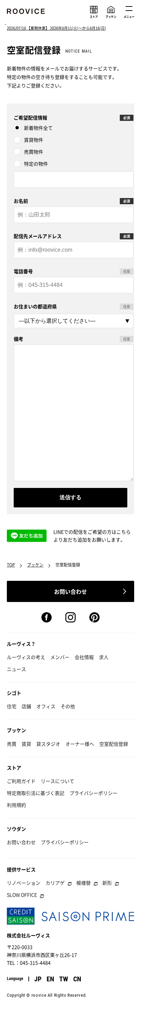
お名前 (21, 200)
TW (63, 979)
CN (77, 979)
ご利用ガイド (21, 780)
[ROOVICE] (26, 13)
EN (50, 979)
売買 (11, 743)
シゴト (14, 692)
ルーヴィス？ (21, 643)
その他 (68, 706)
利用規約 (16, 804)
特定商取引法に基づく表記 (35, 792)
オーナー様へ (79, 743)
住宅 (11, 706)
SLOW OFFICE (22, 894)
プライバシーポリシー (93, 792)
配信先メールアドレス (38, 236)
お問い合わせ (21, 842)
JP (37, 979)
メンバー (59, 657)
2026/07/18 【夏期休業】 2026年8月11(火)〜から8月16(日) (56, 28)
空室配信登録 (113, 743)
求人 (103, 657)
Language (15, 978)
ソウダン (16, 828)
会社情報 (84, 657)
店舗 (26, 706)
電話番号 (23, 271)
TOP (11, 565)
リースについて (57, 780)
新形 (107, 882)
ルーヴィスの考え (26, 657)
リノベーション (23, 882)
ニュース (16, 668)
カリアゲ (55, 882)
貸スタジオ (48, 743)
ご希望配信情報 (30, 117)
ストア (14, 767)
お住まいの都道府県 (35, 306)
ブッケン (35, 565)
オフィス (45, 706)
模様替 (83, 882)
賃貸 (26, 743)
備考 (18, 338)
